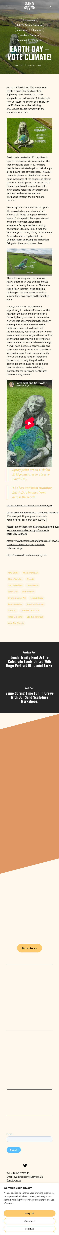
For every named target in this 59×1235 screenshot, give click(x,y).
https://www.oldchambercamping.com (27, 555)
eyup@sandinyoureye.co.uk (28, 1176)
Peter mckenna (15, 616)
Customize (29, 1221)
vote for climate (16, 623)
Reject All (29, 1228)
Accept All (29, 1213)
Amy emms (13, 572)
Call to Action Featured (29, 25)
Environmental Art (17, 598)
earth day (12, 591)
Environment (29, 20)
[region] (29, 1209)
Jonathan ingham (35, 604)
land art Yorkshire (30, 610)
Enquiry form (14, 1180)
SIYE (20, 65)
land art (12, 610)
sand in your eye (35, 616)
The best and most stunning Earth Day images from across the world (32, 493)
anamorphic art (30, 572)
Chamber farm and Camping (22, 239)
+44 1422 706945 (20, 1173)
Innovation (22, 30)
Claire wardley (15, 579)
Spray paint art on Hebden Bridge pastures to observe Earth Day (31, 475)
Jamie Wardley (15, 604)
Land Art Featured (29, 35)
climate (30, 579)
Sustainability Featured (29, 40)
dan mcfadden (15, 585)
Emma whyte (28, 591)
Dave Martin (33, 585)
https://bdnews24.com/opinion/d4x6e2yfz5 (29, 505)
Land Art (38, 30)
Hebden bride (36, 598)
